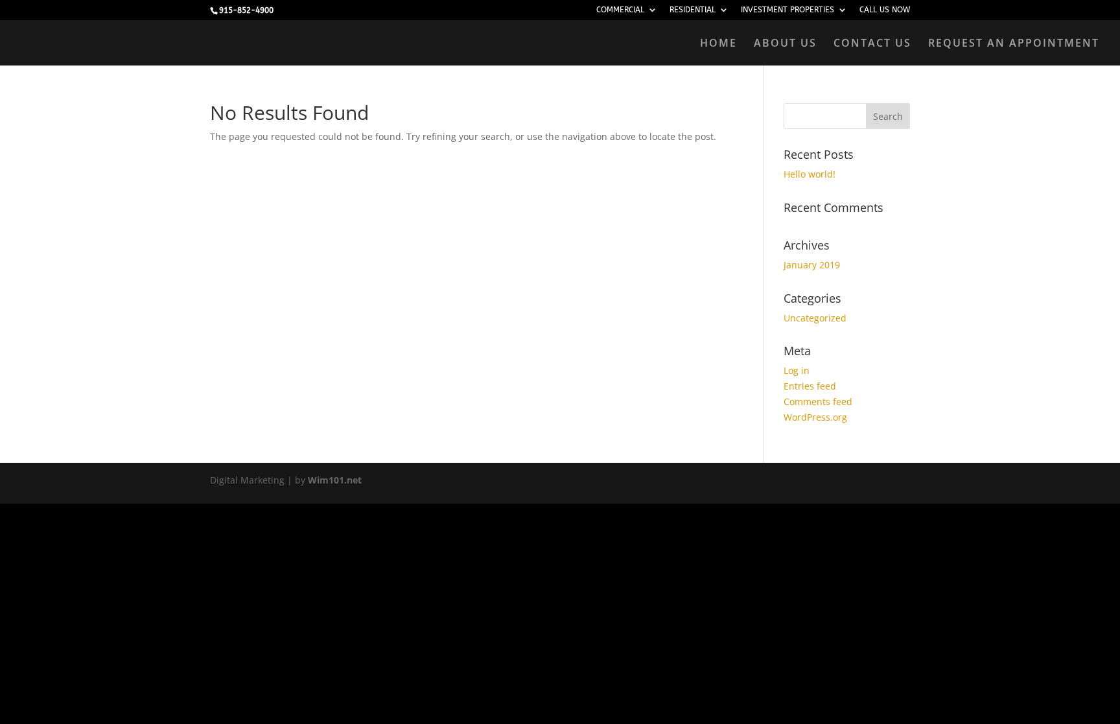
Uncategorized (815, 318)
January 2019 (812, 265)
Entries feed (810, 386)
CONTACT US (872, 44)
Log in (797, 370)
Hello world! (809, 174)
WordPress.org (815, 417)
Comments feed (818, 401)
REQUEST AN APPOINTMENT (1013, 44)
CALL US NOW (884, 10)
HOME (718, 44)
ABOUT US (785, 44)
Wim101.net (335, 480)
